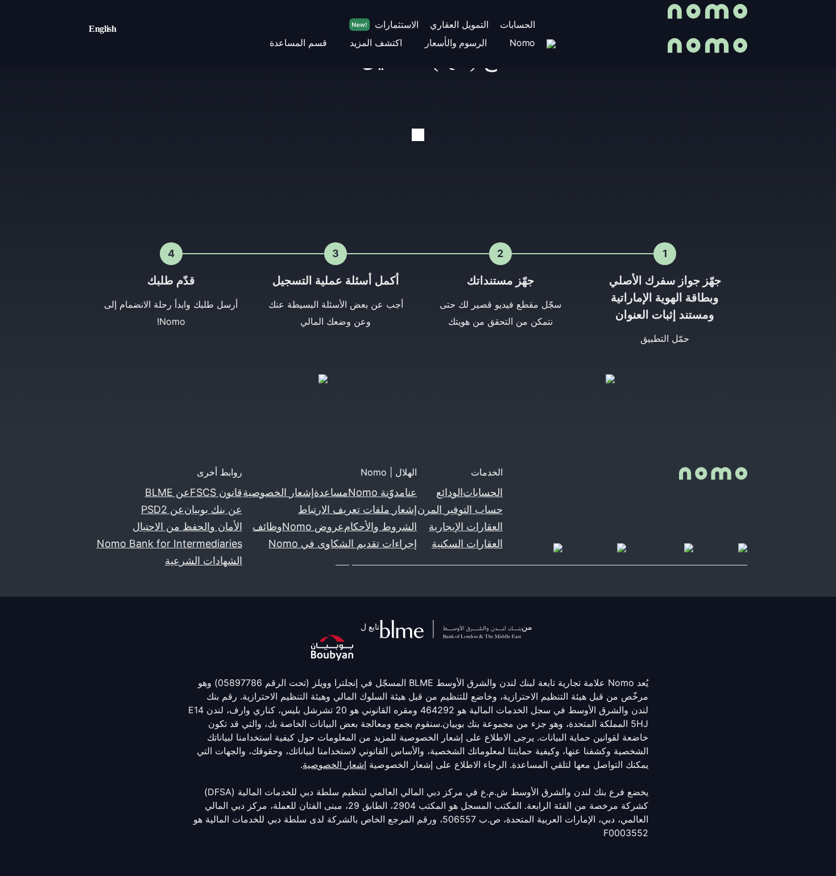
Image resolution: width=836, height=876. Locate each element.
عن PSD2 (162, 509)
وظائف (267, 526)
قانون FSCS (216, 492)
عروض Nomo (313, 526)
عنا (411, 492)
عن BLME (167, 492)
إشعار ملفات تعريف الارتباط (357, 509)
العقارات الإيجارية (466, 526)
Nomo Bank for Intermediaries (169, 543)
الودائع (449, 492)
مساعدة (331, 492)
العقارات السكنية (467, 543)
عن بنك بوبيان (213, 509)
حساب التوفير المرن (460, 509)
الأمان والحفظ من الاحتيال (187, 526)
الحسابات (483, 492)
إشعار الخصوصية (278, 492)
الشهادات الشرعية (203, 561)
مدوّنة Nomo (376, 492)
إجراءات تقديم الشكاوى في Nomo (342, 543)
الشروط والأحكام (380, 526)
